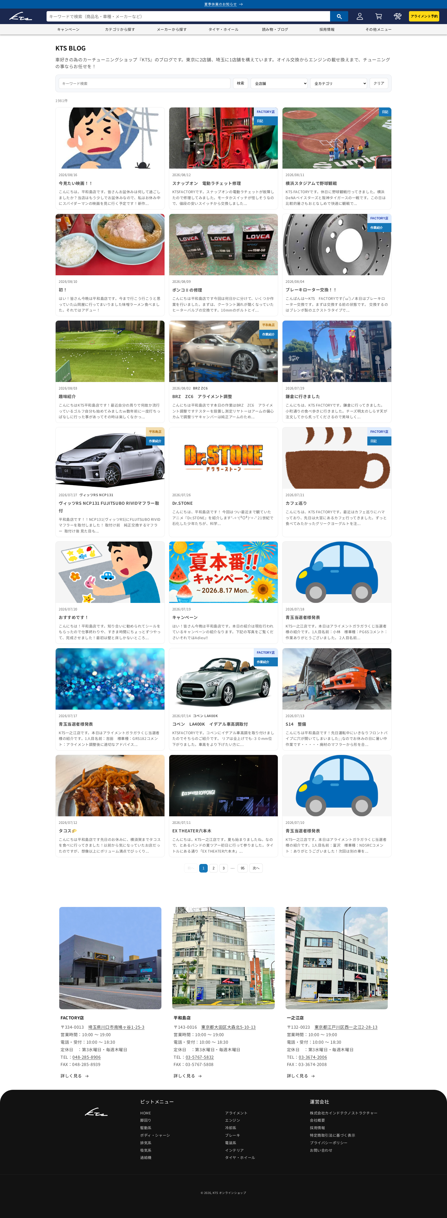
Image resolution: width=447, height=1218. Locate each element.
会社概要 (317, 1120)
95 (242, 868)
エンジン (232, 1120)
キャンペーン (68, 29)
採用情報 (326, 29)
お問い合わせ (321, 1150)
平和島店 (268, 325)
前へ (191, 868)
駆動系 (146, 1127)
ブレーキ (232, 1135)
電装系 (230, 1142)
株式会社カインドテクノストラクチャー (344, 1112)
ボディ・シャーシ (155, 1135)
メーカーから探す (172, 29)
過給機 (146, 1157)
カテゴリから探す (120, 29)
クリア (379, 83)
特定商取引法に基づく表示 (332, 1135)
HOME (145, 1112)
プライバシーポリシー (329, 1142)
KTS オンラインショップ (229, 1193)
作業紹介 (376, 227)
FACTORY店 (266, 112)
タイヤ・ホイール (223, 29)
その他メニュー (379, 29)
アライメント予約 (424, 16)
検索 (240, 83)
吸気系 (146, 1150)
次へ (256, 868)
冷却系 (230, 1127)
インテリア (234, 1150)
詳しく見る (71, 1075)
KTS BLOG (70, 47)
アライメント (236, 1112)
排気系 (146, 1142)
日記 (260, 121)
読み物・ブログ (275, 29)
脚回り (146, 1120)
